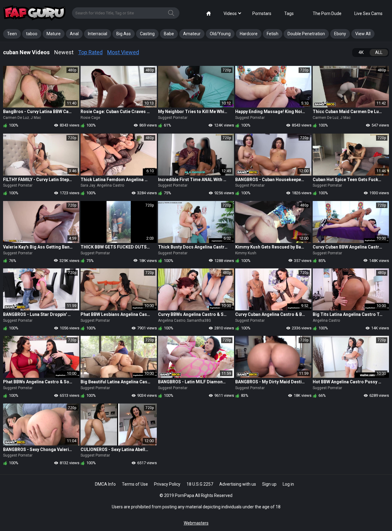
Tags (289, 13)
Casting (147, 33)
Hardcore (249, 33)
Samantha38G (199, 320)
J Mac (36, 118)
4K (361, 52)
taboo (31, 33)
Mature (54, 33)
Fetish (272, 33)
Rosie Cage (90, 118)
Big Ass (123, 33)
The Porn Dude (327, 13)
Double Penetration (306, 33)
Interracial (97, 33)
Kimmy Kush (245, 253)
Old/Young (220, 33)
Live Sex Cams (368, 13)
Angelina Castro (110, 185)
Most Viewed (123, 52)
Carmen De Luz (16, 118)
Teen (12, 33)
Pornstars (261, 13)
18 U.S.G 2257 (200, 484)
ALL (379, 52)
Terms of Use (135, 484)
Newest (64, 52)
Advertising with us (237, 484)
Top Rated (90, 52)
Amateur (192, 33)
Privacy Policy (167, 484)
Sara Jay (88, 185)
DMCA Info (105, 484)
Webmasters (196, 523)
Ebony (340, 33)
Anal (74, 33)
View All (363, 33)
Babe (169, 33)
